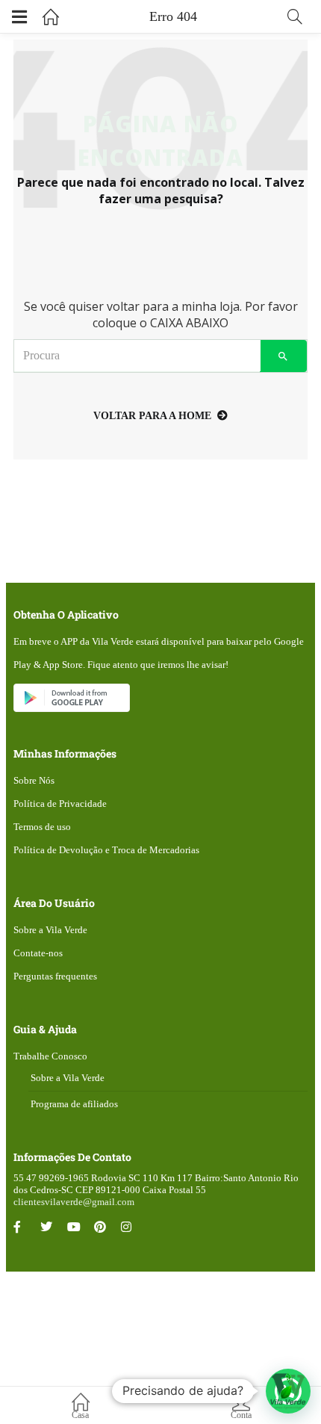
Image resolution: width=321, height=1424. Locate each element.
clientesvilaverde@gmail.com (73, 1201)
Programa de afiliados (74, 1103)
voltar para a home (152, 415)
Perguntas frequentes (55, 976)
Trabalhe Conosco (50, 1056)
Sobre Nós (33, 780)
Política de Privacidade (60, 803)
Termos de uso (42, 826)
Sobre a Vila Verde (50, 929)
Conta (241, 1415)
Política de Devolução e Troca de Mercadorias (106, 849)
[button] (288, 1391)
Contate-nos (38, 953)
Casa (80, 1415)
